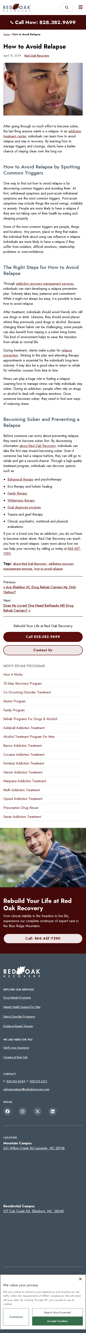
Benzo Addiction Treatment (22, 745)
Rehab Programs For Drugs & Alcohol (30, 719)
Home (6, 34)
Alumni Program (14, 701)
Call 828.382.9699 (43, 636)
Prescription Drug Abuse (20, 807)
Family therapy (17, 493)
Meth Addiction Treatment (21, 790)
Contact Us (43, 650)
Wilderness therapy (21, 500)
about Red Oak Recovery (30, 564)
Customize (16, 1317)
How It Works (13, 674)
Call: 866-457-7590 (43, 938)
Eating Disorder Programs (19, 1016)
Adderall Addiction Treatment (23, 727)
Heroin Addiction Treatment (22, 772)
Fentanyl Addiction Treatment (23, 763)
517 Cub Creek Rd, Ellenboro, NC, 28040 (33, 1211)
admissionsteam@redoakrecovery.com (26, 1089)
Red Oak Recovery (36, 56)
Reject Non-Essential (57, 1312)
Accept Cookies (57, 1321)
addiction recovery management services (44, 283)
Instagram (22, 1111)
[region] (43, 1302)
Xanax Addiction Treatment (22, 816)
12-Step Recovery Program (22, 683)
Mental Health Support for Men (21, 1007)
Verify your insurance (16, 1048)
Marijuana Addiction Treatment (24, 781)
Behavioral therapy (21, 479)
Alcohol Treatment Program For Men (29, 736)
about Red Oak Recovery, (38, 445)
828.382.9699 (15, 1081)
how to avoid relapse (48, 569)
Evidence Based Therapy (18, 1026)
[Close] (80, 1279)
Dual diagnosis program (24, 507)
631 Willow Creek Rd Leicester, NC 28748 (34, 1148)
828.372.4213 (38, 1081)
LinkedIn (52, 1111)
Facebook (7, 1111)
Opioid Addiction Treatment (22, 798)
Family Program (14, 710)
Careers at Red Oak (15, 1057)
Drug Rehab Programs (17, 997)
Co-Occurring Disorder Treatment (27, 692)
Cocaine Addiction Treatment (23, 754)
